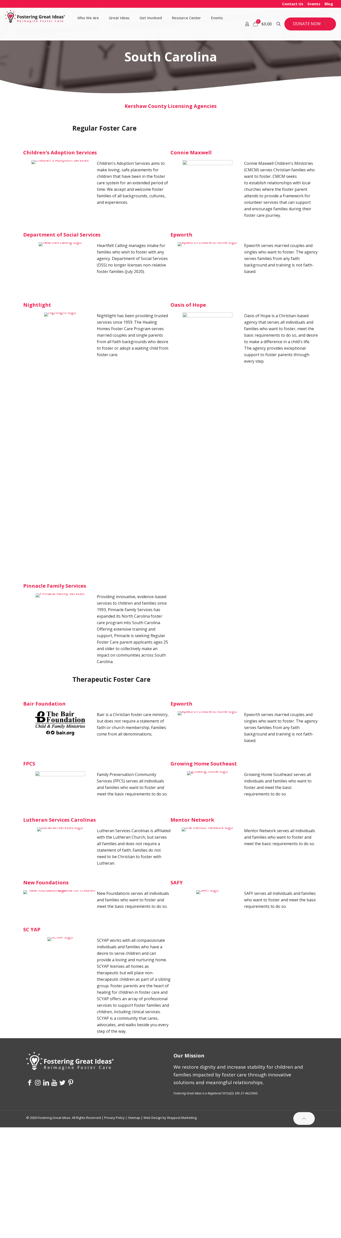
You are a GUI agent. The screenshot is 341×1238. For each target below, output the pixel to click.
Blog (329, 3)
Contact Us (292, 3)
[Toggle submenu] (88, 34)
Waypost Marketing (181, 1117)
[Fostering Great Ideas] (35, 18)
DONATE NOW (307, 23)
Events (314, 3)
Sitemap (134, 1117)
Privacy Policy (114, 1117)
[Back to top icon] (304, 1118)
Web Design (153, 1117)
